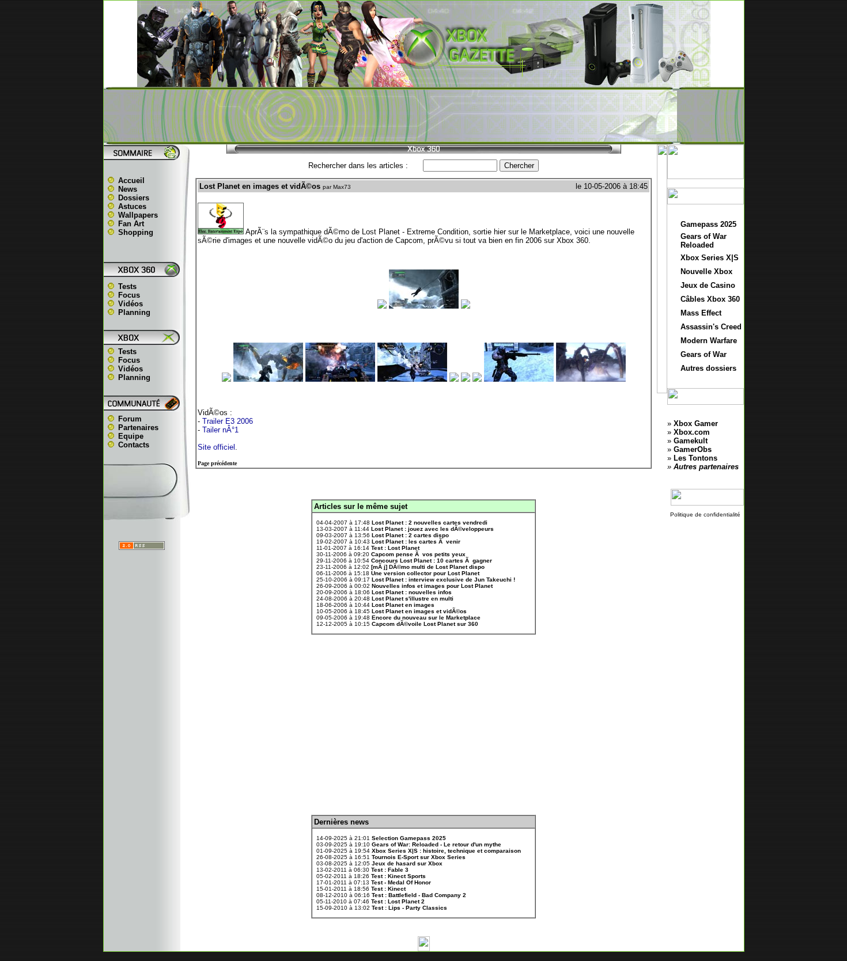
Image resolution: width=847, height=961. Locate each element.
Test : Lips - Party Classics (409, 908)
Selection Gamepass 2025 (409, 838)
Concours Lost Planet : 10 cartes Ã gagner (431, 560)
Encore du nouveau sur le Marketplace (426, 617)
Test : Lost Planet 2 (398, 901)
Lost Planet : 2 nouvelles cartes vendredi (429, 522)
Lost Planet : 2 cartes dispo (410, 535)
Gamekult (691, 440)
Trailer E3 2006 (227, 421)
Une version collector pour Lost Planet (425, 573)
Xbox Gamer (696, 423)
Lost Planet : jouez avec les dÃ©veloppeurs (432, 529)
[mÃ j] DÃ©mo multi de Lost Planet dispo (428, 567)
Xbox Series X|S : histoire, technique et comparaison (446, 851)
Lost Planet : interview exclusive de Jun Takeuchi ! (443, 579)
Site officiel (216, 447)
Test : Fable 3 (390, 870)
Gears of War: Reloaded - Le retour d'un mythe (436, 844)
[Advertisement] (423, 116)
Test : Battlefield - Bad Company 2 (419, 895)
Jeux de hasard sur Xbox (407, 863)
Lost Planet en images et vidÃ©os (419, 611)
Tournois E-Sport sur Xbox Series (419, 857)
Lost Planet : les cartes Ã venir (416, 541)
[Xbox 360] (423, 81)
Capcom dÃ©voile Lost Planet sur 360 (425, 624)
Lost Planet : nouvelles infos (412, 592)
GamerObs (693, 449)
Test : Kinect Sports (398, 876)
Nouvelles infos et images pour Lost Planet (432, 586)
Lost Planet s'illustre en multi (412, 598)
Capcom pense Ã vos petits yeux (418, 554)
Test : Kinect (388, 889)
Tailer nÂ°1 (220, 430)
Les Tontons (695, 458)
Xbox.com (692, 432)
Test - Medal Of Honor (401, 882)
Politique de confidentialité (705, 514)
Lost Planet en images (403, 605)
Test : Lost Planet (395, 548)
